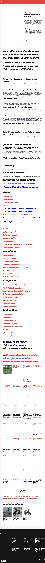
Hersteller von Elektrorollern (15, 285)
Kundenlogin (37, 537)
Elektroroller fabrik (20, 162)
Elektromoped (9, 303)
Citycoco (20, 2)
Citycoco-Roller (9, 238)
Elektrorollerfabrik (11, 247)
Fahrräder (26, 2)
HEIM (22, 491)
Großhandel (31, 2)
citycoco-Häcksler (10, 333)
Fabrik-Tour (37, 542)
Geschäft (13, 537)
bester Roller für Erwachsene (15, 267)
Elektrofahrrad (9, 232)
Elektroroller (8, 199)
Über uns (13, 538)
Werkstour (7, 196)
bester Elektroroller (11, 336)
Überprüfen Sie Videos (27, 540)
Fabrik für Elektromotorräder (40, 548)
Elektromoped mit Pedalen (30, 39)
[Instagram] (42, 559)
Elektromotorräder (11, 264)
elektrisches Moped (38, 551)
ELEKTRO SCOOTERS (14, 2)
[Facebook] (39, 559)
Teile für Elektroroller (38, 549)
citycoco (6, 317)
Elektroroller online (14, 344)
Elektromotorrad (10, 235)
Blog (36, 2)
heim (8, 2)
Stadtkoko (7, 229)
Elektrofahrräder (10, 202)
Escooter (6, 226)
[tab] (4, 48)
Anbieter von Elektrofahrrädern (16, 291)
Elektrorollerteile (10, 297)
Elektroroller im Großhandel (28, 12)
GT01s (25, 539)
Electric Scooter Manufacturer (21, 186)
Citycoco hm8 (14, 547)
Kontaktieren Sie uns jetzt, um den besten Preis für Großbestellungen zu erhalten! (20, 497)
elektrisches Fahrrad (15, 543)
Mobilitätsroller (9, 306)
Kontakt (13, 539)
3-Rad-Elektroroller (11, 277)
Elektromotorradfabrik (13, 294)
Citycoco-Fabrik (9, 258)
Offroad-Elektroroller (12, 274)
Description (4, 48)
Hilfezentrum (14, 540)
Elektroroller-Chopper (12, 326)
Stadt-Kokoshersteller (12, 288)
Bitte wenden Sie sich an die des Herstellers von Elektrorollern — (22, 358)
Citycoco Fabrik (26, 542)
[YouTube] (44, 559)
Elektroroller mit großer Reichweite (18, 244)
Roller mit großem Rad (27, 547)
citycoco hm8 (8, 241)
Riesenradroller (9, 271)
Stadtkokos (7, 330)
